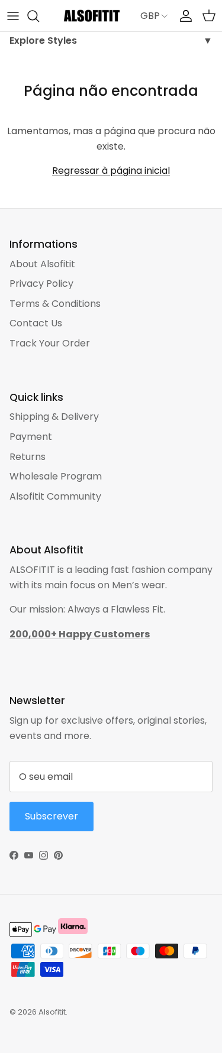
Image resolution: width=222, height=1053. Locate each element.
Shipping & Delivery (54, 416)
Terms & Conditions (55, 303)
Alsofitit (52, 1012)
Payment (30, 436)
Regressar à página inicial (111, 170)
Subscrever (51, 816)
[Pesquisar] (39, 16)
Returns (27, 457)
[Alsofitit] (91, 15)
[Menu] (13, 16)
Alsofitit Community (55, 496)
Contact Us (35, 323)
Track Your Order (49, 343)
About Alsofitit (42, 264)
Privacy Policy (41, 283)
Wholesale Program (55, 476)
